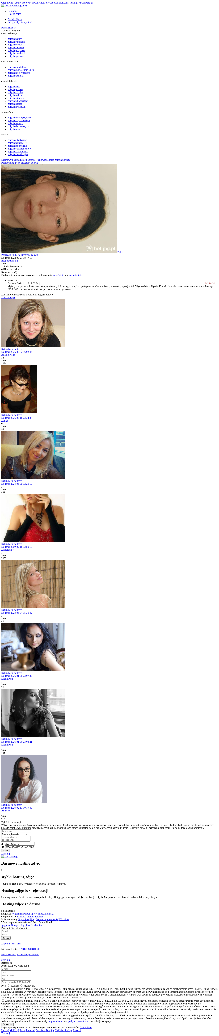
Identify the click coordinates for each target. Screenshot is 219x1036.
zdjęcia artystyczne (17, 140)
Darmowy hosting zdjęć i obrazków (19, 159)
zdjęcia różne (14, 129)
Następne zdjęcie (29, 162)
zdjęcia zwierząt (16, 47)
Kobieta (15, 985)
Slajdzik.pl (72, 2)
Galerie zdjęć (14, 13)
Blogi (32, 919)
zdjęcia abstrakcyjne (18, 154)
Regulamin (17, 913)
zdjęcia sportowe (16, 56)
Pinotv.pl (42, 2)
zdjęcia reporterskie (17, 145)
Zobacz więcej (8, 297)
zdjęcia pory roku (16, 50)
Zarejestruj (26, 22)
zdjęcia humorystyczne (19, 117)
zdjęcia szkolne (15, 92)
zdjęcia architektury (17, 67)
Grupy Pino (86, 1027)
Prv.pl (35, 2)
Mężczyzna (29, 985)
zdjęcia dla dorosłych (18, 126)
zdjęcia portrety (15, 89)
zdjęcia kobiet (15, 103)
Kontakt (49, 913)
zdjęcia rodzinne (16, 95)
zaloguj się (58, 275)
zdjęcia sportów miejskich (21, 70)
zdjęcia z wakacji (16, 53)
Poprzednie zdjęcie (10, 162)
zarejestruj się (75, 275)
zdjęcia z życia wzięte (19, 120)
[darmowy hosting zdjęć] (14, 5)
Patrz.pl (17, 2)
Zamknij (5, 853)
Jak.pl (82, 2)
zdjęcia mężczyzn (16, 106)
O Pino (30, 916)
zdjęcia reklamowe (17, 142)
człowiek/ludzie (46, 159)
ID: (3, 847)
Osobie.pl (53, 2)
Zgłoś (120, 252)
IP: (3, 843)
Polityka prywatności (34, 913)
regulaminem (55, 1021)
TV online (64, 919)
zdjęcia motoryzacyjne (19, 72)
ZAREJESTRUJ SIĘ (29, 949)
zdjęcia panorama (16, 41)
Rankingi (12, 11)
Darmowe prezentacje (47, 919)
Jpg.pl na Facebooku (31, 925)
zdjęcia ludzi (14, 86)
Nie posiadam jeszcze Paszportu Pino (20, 954)
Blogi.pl (63, 2)
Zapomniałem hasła (11, 943)
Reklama (21, 916)
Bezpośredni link (9, 260)
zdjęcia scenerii (15, 44)
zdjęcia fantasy (15, 123)
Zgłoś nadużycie (211, 283)
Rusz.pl (89, 2)
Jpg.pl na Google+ (10, 925)
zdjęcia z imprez (16, 98)
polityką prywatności (78, 1021)
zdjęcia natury (15, 38)
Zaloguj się (13, 22)
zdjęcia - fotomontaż (18, 151)
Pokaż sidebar (8, 27)
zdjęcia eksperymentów (19, 148)
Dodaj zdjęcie (15, 19)
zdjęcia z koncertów (18, 101)
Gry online (23, 919)
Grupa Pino (7, 2)
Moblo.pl (26, 2)
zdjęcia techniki (15, 75)
